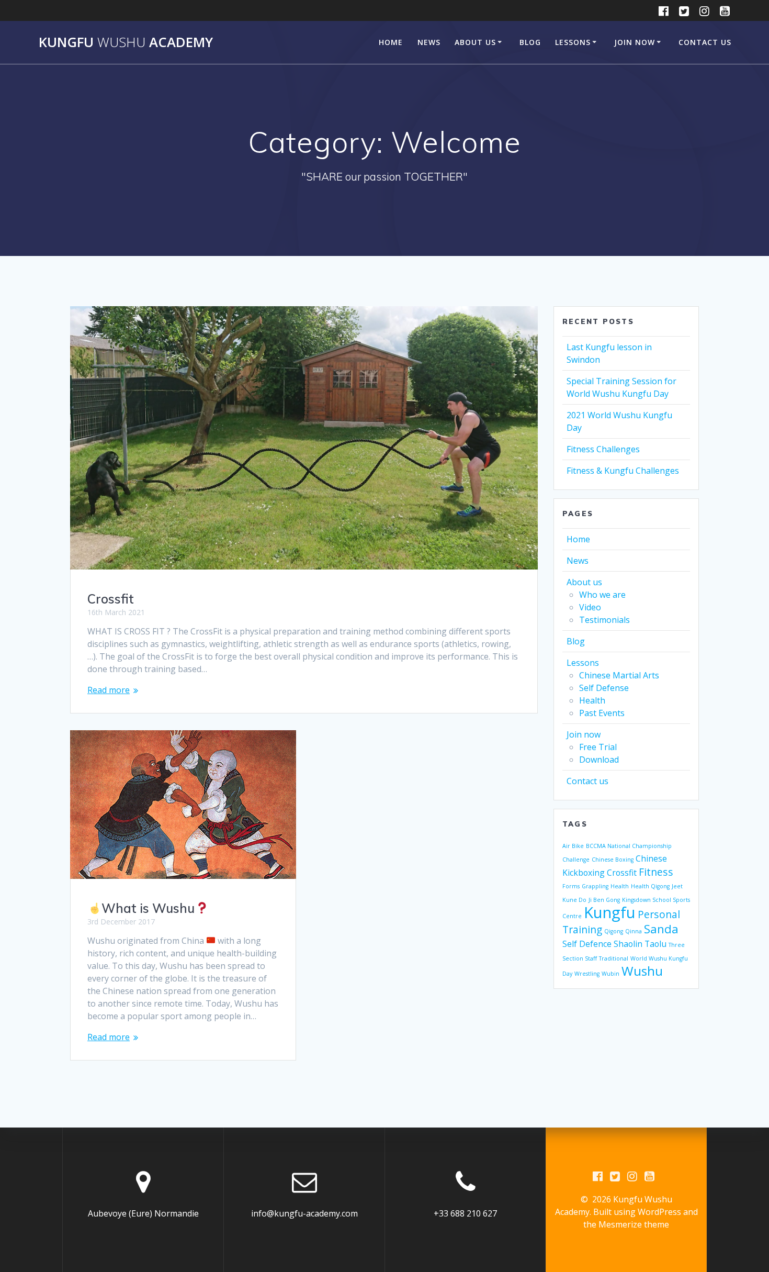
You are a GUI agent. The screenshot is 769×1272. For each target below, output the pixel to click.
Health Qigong (650, 886)
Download (599, 759)
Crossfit (110, 599)
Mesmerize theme (633, 1224)
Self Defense (604, 688)
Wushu (642, 970)
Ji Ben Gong (604, 899)
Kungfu (610, 912)
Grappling (595, 886)
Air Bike (573, 846)
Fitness (656, 872)
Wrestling (587, 973)
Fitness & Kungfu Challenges (623, 470)
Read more (108, 690)
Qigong (613, 931)
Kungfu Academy (126, 42)
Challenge (576, 859)
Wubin (610, 973)
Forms (571, 886)
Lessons (573, 42)
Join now (634, 42)
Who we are (602, 594)
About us (475, 42)
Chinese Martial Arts (619, 675)
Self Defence (587, 944)
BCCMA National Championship (629, 846)
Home (391, 42)
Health (592, 700)
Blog (530, 42)
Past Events (602, 713)
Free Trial (598, 747)
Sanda (661, 928)
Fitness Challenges (603, 449)
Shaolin (628, 944)
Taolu (655, 944)
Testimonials (604, 620)
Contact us (704, 42)
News (428, 42)
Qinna (633, 931)
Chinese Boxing (613, 859)
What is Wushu (148, 908)
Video (590, 607)
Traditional (613, 958)
